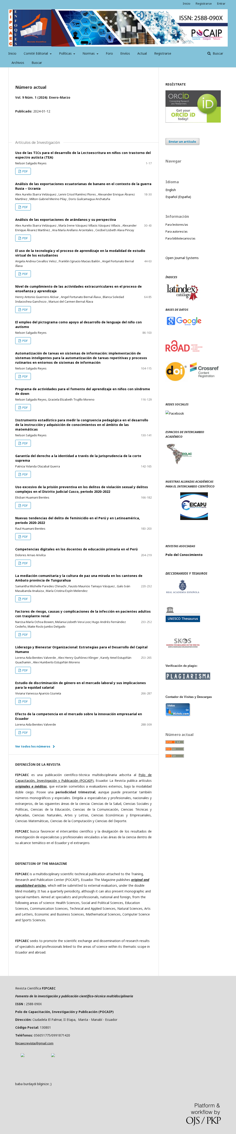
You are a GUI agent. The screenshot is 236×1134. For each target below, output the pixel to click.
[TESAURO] (182, 621)
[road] (184, 350)
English (170, 190)
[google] (183, 325)
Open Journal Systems (182, 258)
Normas (89, 53)
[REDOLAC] (178, 463)
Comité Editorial (36, 53)
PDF (25, 171)
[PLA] (187, 678)
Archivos (18, 62)
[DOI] (193, 386)
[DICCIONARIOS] (182, 592)
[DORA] (22, 1056)
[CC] (53, 1056)
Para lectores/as (176, 224)
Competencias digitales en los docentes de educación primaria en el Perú (76, 549)
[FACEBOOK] (174, 413)
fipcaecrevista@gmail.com (34, 1043)
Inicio (12, 53)
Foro (109, 53)
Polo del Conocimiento (184, 554)
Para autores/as (176, 231)
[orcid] (193, 121)
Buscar (37, 62)
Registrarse (162, 53)
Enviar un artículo (182, 141)
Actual (142, 53)
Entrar (221, 3)
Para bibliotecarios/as (180, 238)
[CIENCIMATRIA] (194, 519)
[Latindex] (182, 300)
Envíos (125, 53)
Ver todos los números (32, 746)
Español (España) (178, 197)
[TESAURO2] (182, 647)
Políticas (66, 53)
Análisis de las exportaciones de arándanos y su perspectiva (65, 219)
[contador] (178, 715)
